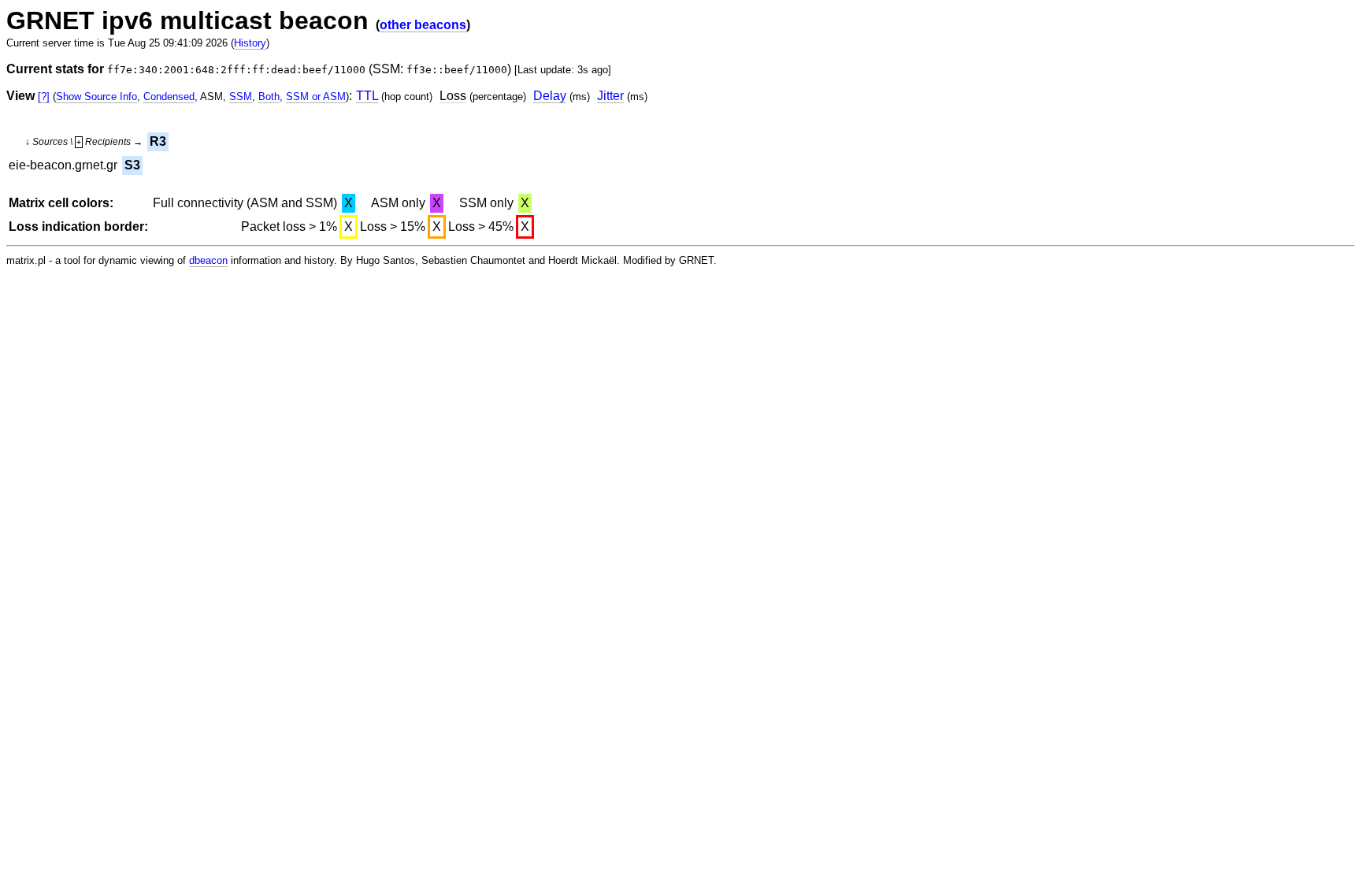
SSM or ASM (316, 96)
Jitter (610, 95)
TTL (367, 95)
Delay (549, 95)
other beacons (423, 25)
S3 (132, 165)
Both (269, 96)
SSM (240, 96)
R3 (158, 141)
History (250, 43)
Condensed (169, 96)
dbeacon (208, 260)
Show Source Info (96, 96)
